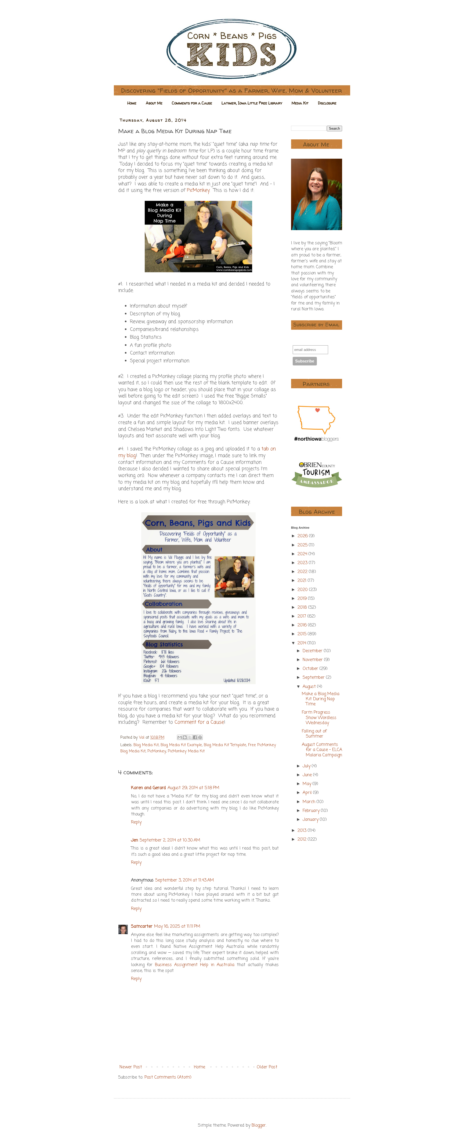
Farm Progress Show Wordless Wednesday (319, 717)
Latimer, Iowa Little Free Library (252, 103)
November (313, 660)
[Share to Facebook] (195, 737)
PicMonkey (198, 190)
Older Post (267, 1067)
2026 (303, 536)
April (308, 793)
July (307, 766)
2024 (303, 554)
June (308, 775)
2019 (303, 599)
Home (131, 103)
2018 (303, 607)
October (311, 669)
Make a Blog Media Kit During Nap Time (320, 699)
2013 (303, 831)
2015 (303, 634)
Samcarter (142, 926)
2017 (302, 616)
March (310, 802)
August (310, 687)
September (314, 677)
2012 (303, 839)
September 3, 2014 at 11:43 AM (184, 880)
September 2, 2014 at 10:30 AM (170, 840)
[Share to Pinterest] (200, 737)
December (313, 651)
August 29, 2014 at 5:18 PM (193, 788)
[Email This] (179, 737)
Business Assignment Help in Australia (194, 965)
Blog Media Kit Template (225, 745)
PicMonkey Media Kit (186, 751)
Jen (134, 840)
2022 (303, 572)
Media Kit (300, 103)
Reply (136, 822)
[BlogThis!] (184, 737)
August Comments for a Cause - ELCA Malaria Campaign (322, 750)
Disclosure (327, 103)
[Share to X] (190, 737)
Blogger (259, 1125)
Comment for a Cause (199, 722)
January (311, 820)
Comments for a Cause (192, 103)
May (308, 784)
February (312, 811)
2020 (303, 590)
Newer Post (130, 1067)
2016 (303, 625)
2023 (303, 563)
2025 (303, 545)
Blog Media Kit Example (181, 745)
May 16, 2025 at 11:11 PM (177, 926)
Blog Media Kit (146, 745)
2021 (303, 581)
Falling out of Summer (314, 734)
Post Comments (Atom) (167, 1077)
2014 (302, 643)
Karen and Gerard (148, 788)
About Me (154, 103)
